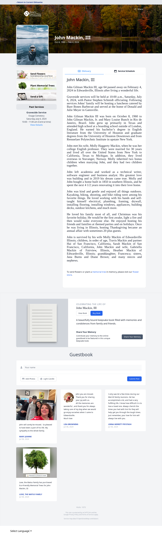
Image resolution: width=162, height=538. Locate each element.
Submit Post (134, 379)
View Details (36, 124)
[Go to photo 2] (36, 418)
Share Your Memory (132, 337)
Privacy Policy (74, 515)
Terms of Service (88, 515)
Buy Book (96, 313)
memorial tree (99, 271)
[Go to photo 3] (38, 418)
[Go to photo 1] (35, 418)
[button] (36, 405)
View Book (82, 313)
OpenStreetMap (83, 519)
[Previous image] (18, 404)
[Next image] (54, 404)
